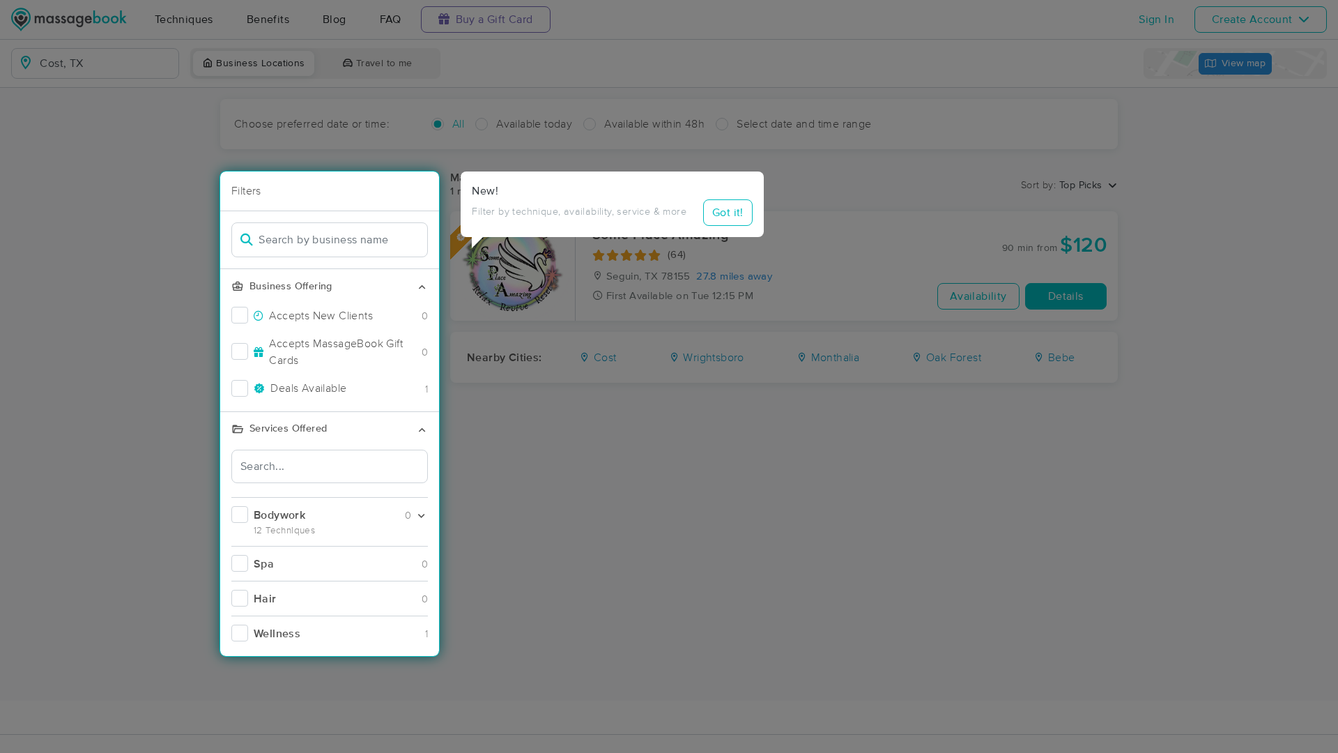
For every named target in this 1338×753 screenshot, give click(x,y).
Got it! (728, 212)
